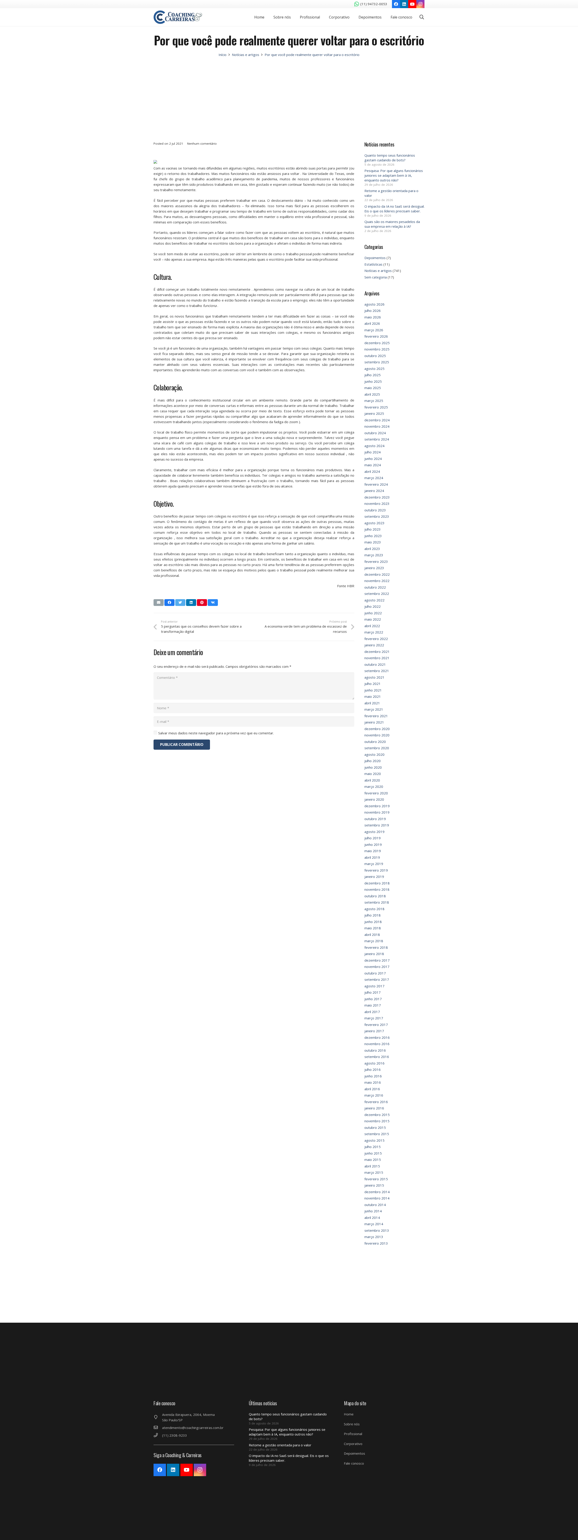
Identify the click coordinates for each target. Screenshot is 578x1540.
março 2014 (373, 1224)
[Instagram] (420, 4)
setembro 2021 (376, 670)
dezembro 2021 (377, 651)
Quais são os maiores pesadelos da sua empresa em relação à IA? (392, 224)
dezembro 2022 (377, 574)
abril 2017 (372, 1011)
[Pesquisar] (422, 17)
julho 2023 (372, 529)
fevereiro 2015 (376, 1179)
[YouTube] (412, 4)
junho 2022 (373, 613)
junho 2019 (373, 844)
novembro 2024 (376, 426)
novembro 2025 (376, 349)
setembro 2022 (376, 593)
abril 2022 (372, 626)
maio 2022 (372, 619)
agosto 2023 (374, 523)
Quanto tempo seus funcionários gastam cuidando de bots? (389, 157)
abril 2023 (372, 548)
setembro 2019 (376, 825)
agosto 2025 (374, 368)
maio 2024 (372, 465)
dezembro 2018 (377, 883)
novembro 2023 (376, 503)
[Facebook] (396, 4)
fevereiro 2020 (376, 793)
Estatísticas (373, 264)
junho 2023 (373, 535)
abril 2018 (372, 934)
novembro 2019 (376, 812)
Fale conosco (354, 1463)
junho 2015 (373, 1153)
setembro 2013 (376, 1230)
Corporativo (353, 1443)
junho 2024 (373, 458)
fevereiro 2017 (376, 1024)
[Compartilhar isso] (169, 602)
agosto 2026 (374, 304)
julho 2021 (372, 683)
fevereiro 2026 (376, 336)
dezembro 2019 (377, 806)
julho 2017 (372, 992)
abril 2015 (372, 1166)
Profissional (353, 1433)
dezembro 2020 (377, 728)
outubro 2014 (375, 1204)
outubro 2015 (375, 1127)
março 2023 (373, 555)
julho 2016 (372, 1069)
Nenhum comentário (202, 143)
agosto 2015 (374, 1140)
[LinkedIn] (404, 4)
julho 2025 (372, 375)
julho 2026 (372, 310)
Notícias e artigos (378, 270)
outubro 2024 (375, 433)
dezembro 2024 (377, 420)
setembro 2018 (376, 902)
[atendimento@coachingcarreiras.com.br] (158, 1427)
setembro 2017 (376, 979)
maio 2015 (372, 1159)
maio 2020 (372, 773)
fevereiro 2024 (376, 484)
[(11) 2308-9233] (158, 1435)
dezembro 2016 (377, 1037)
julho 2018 (372, 915)
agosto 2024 (374, 445)
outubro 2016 (375, 1050)
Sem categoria (375, 277)
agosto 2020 (374, 754)
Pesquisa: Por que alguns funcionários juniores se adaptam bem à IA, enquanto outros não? (393, 175)
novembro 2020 (376, 735)
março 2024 (373, 477)
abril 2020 (372, 780)
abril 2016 (372, 1089)
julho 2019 (372, 838)
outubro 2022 (375, 587)
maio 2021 (372, 696)
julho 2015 (372, 1146)
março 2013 (373, 1236)
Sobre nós (352, 1424)
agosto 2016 (374, 1063)
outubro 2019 (375, 818)
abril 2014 (372, 1217)
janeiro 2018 (374, 953)
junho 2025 (373, 381)
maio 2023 (372, 542)
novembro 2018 (376, 889)
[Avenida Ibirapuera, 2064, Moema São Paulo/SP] (158, 1417)
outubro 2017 (375, 973)
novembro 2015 (376, 1121)
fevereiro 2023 (376, 561)
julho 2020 (372, 760)
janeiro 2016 (374, 1108)
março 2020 (373, 786)
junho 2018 (373, 921)
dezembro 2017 (377, 960)
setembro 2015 (376, 1134)
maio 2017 (372, 1005)
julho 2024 (372, 452)
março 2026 (373, 330)
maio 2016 (372, 1082)
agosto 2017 (374, 986)
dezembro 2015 (377, 1114)
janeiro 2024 (374, 490)
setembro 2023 (376, 516)
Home (349, 1414)
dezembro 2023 (377, 497)
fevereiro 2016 (376, 1101)
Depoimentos (375, 257)
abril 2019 (372, 857)
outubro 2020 (375, 741)
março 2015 (373, 1172)
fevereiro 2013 (376, 1243)
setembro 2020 (376, 748)
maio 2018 (372, 928)
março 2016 (373, 1095)
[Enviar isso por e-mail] (159, 602)
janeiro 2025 (374, 413)
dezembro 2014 (377, 1192)
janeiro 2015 (374, 1185)
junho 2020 (373, 767)
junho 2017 (373, 999)
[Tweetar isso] (180, 602)
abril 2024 (372, 471)
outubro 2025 (375, 355)
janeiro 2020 (374, 799)
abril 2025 (372, 394)
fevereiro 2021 (376, 716)
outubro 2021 (375, 664)
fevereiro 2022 (376, 638)
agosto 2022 (374, 600)
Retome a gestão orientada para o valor (280, 1445)
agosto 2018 (374, 909)
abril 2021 (372, 703)
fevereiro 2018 (376, 947)
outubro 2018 (375, 896)
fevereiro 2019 (376, 870)
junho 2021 (373, 690)
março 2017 (373, 1018)
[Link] (178, 17)
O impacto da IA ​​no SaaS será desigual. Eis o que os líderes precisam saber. (394, 208)
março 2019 (373, 863)
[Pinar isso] (202, 602)
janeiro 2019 (374, 876)
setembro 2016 (376, 1056)
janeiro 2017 (374, 1031)
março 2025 (373, 400)
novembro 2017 (376, 966)
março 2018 (373, 941)
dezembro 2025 (377, 343)
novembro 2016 (376, 1043)
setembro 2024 (376, 439)
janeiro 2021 (374, 722)
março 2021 (373, 709)
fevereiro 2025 (376, 407)
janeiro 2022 (374, 645)
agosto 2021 (374, 677)
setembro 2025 (376, 362)
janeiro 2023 (374, 568)
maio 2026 (372, 317)
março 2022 (373, 632)
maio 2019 (372, 851)
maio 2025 (372, 387)
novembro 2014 (376, 1198)
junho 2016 (373, 1076)
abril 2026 (372, 323)
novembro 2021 (376, 658)
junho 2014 (373, 1211)
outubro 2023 (375, 510)
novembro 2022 (376, 580)
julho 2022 (372, 606)
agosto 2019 (374, 831)
